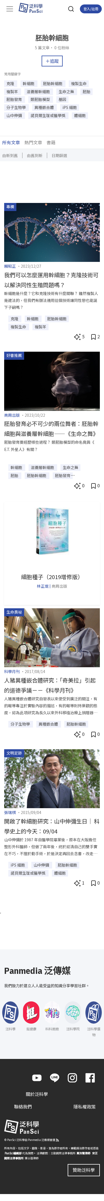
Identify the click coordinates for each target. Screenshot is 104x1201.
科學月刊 (12, 671)
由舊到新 (34, 155)
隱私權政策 (84, 1106)
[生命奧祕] (52, 637)
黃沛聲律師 (83, 1153)
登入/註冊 (90, 8)
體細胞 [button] (80, 115)
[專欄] (52, 231)
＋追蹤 (52, 61)
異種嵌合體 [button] (44, 107)
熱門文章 (33, 142)
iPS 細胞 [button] (69, 107)
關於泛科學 (37, 1094)
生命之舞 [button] (67, 91)
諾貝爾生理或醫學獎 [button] (48, 115)
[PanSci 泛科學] (33, 8)
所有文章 (11, 142)
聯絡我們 (23, 1106)
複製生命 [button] (79, 83)
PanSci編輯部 (13, 1153)
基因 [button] (62, 99)
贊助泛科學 (84, 1169)
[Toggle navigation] (9, 9)
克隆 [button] (10, 83)
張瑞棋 (10, 812)
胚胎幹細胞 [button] (53, 83)
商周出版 (12, 415)
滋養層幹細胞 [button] (39, 91)
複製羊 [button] (12, 91)
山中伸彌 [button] (14, 115)
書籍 (51, 142)
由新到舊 (10, 155)
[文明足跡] (52, 778)
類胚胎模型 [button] (41, 99)
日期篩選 (59, 155)
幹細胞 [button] (29, 83)
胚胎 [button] (86, 91)
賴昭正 (10, 266)
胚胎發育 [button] (14, 99)
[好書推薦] (52, 380)
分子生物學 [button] (16, 107)
